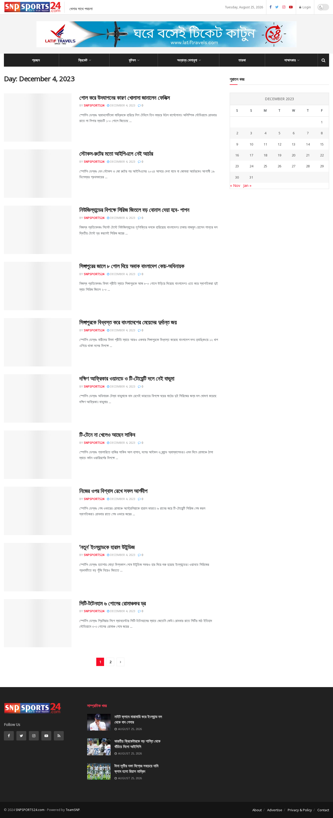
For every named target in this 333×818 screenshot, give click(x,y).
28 (308, 166)
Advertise (274, 810)
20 (293, 155)
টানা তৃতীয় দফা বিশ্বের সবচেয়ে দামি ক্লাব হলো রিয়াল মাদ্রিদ (136, 768)
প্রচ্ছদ (36, 60)
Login (306, 7)
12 (279, 144)
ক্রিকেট (82, 60)
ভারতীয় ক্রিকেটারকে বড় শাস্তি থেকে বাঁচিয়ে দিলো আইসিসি (137, 743)
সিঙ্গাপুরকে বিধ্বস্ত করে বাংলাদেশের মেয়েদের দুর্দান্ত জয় (128, 322)
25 (265, 166)
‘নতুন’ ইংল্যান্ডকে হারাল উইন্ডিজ (107, 547)
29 (322, 166)
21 (308, 155)
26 (279, 166)
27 (293, 166)
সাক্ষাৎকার (290, 60)
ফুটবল (132, 60)
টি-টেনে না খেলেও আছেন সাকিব (107, 434)
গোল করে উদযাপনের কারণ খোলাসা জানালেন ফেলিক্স (124, 97)
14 (308, 144)
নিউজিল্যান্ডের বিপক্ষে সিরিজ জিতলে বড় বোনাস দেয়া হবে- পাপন (134, 209)
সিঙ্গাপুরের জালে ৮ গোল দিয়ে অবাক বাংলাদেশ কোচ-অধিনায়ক (131, 266)
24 (251, 166)
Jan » (247, 185)
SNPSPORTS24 (94, 105)
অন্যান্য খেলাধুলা (187, 60)
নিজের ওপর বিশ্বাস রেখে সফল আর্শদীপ (113, 490)
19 (279, 155)
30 (237, 177)
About (257, 810)
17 (251, 155)
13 (293, 144)
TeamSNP (72, 810)
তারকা (242, 60)
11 (265, 144)
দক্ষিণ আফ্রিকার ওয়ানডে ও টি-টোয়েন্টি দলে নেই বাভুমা (126, 378)
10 (251, 144)
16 (237, 155)
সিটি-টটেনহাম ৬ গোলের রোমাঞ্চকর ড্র (112, 603)
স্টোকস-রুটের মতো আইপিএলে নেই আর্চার (116, 153)
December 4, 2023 (122, 105)
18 (265, 155)
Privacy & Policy (300, 810)
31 (251, 177)
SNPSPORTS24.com (30, 810)
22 (322, 155)
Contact (323, 810)
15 (322, 144)
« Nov (235, 185)
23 (237, 166)
